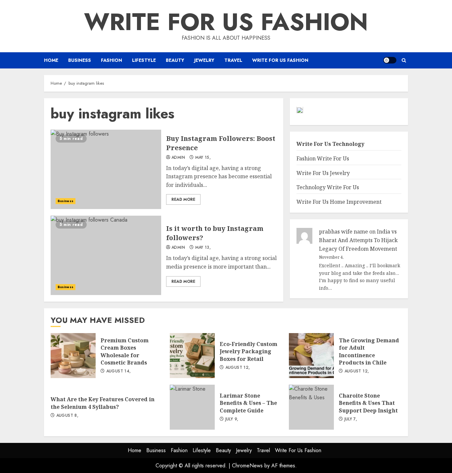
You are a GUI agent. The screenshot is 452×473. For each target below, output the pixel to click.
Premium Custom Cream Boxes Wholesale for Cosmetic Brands (73, 355)
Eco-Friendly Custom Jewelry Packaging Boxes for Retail (192, 355)
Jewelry (204, 60)
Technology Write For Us (327, 187)
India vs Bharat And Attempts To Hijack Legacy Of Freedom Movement (358, 240)
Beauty (175, 60)
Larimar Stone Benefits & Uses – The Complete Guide (192, 407)
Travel (233, 60)
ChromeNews (247, 465)
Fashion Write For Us (322, 158)
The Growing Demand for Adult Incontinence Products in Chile (311, 355)
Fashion (111, 60)
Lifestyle (144, 60)
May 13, (203, 247)
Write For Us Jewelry (323, 173)
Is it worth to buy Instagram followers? (106, 255)
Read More (183, 199)
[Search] (404, 60)
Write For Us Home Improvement (339, 201)
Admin (178, 157)
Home (51, 60)
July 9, (232, 419)
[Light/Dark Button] (389, 60)
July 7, (350, 419)
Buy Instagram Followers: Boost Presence (106, 169)
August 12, (237, 367)
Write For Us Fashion (226, 22)
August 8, (67, 415)
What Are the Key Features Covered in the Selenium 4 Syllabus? (103, 403)
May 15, (203, 157)
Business (79, 60)
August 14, (118, 371)
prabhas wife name (343, 232)
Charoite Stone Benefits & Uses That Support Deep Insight (311, 407)
